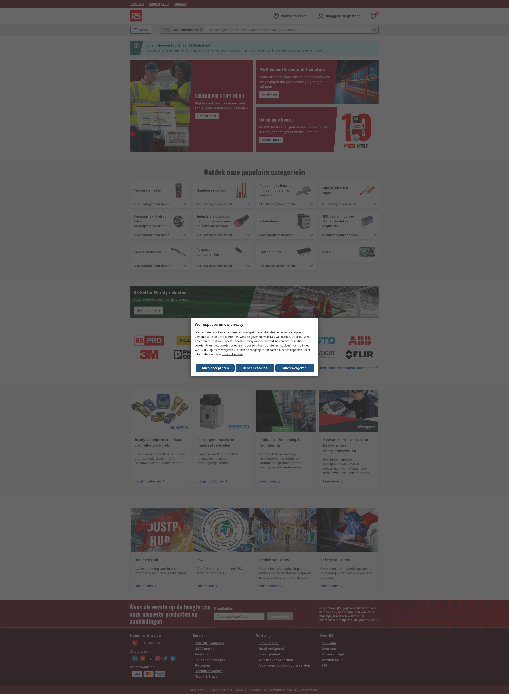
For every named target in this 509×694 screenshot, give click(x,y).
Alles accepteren (215, 368)
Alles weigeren (295, 368)
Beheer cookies (255, 368)
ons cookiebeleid (232, 354)
